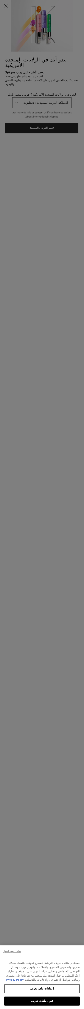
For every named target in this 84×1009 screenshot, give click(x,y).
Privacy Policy (15, 980)
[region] (42, 977)
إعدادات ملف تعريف (42, 989)
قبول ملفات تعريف (42, 1001)
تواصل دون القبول (12, 951)
